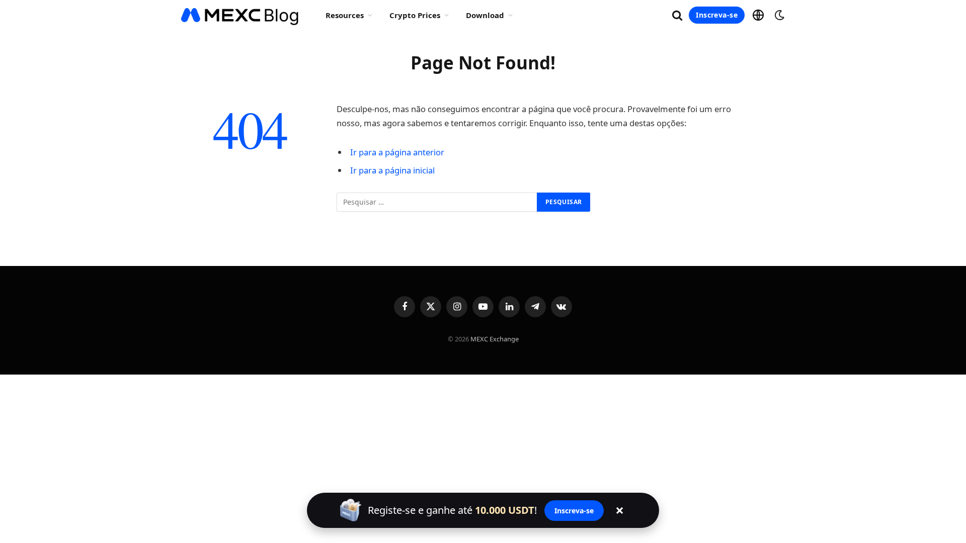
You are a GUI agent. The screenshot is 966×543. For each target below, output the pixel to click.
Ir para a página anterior (397, 152)
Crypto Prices (414, 15)
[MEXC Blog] (240, 15)
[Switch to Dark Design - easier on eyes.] (778, 15)
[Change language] (758, 15)
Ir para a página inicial (392, 170)
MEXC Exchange (494, 338)
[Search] (677, 15)
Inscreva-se (717, 15)
